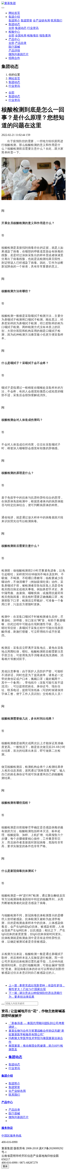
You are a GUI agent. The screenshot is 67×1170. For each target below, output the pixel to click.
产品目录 (20, 43)
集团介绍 (14, 16)
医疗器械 (14, 46)
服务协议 (7, 1127)
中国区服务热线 (11, 1135)
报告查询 (45, 35)
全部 (11, 27)
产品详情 (14, 50)
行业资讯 (33, 27)
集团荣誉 (26, 20)
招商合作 (14, 58)
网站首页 (14, 12)
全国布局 (20, 35)
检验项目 (33, 35)
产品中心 (14, 39)
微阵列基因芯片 (19, 54)
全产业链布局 (41, 20)
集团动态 (14, 24)
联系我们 (56, 20)
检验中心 (14, 31)
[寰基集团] (33, 3)
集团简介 (14, 20)
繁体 (5, 1166)
